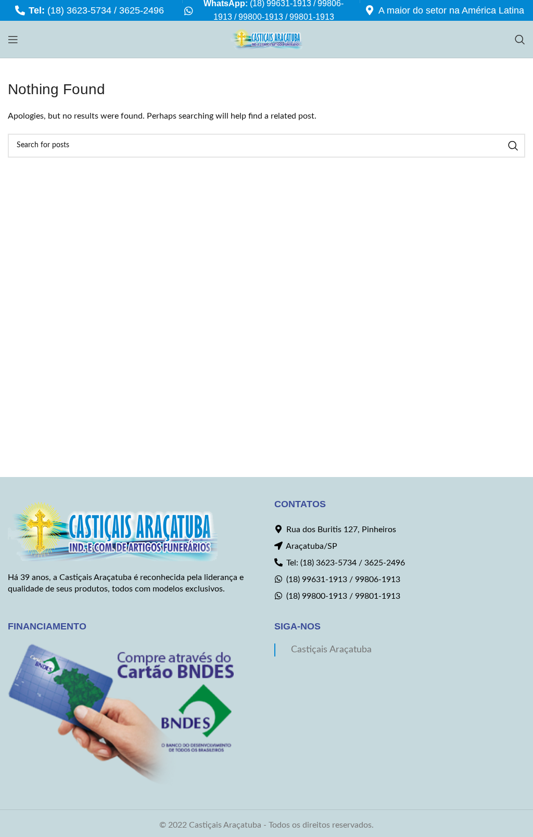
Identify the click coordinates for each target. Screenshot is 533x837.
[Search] (520, 39)
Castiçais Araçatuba (331, 649)
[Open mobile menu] (13, 39)
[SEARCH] (513, 146)
